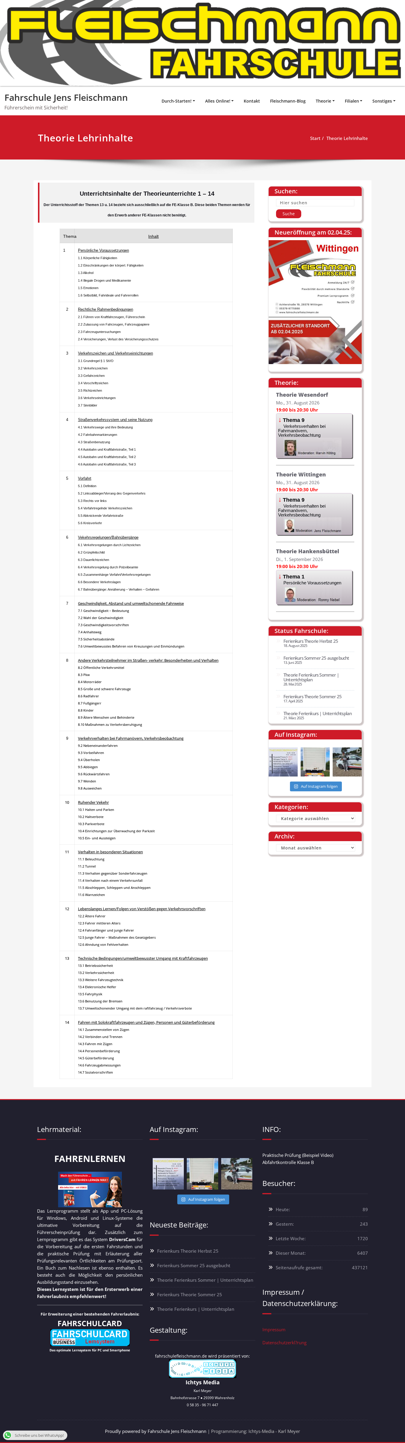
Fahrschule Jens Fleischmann (66, 97)
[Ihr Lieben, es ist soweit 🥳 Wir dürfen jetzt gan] (315, 761)
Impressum (274, 1329)
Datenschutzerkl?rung (284, 1342)
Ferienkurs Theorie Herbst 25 (310, 641)
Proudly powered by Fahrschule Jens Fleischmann (155, 1431)
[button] (314, 435)
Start (315, 138)
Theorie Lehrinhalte (347, 138)
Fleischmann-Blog (288, 101)
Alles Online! (217, 101)
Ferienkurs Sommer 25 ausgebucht (316, 658)
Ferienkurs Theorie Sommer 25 (312, 696)
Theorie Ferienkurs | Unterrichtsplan (317, 713)
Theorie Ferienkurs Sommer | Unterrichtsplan (311, 677)
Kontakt (252, 101)
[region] (202, 43)
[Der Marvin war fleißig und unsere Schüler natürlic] (347, 761)
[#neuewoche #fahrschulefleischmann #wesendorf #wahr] (283, 761)
